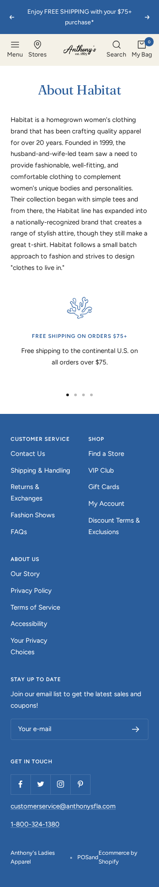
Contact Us (28, 454)
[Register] (136, 729)
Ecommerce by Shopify (117, 857)
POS (83, 857)
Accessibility (29, 624)
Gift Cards (103, 487)
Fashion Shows (33, 515)
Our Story (25, 574)
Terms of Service (35, 607)
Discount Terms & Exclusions (114, 526)
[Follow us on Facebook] (20, 784)
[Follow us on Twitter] (40, 784)
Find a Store (106, 454)
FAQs (19, 532)
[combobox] (116, 50)
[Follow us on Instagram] (60, 784)
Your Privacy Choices (29, 646)
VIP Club (101, 470)
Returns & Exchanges (26, 492)
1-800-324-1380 (35, 824)
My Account (106, 504)
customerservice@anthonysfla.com (63, 806)
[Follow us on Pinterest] (80, 784)
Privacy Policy (31, 591)
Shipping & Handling (40, 470)
